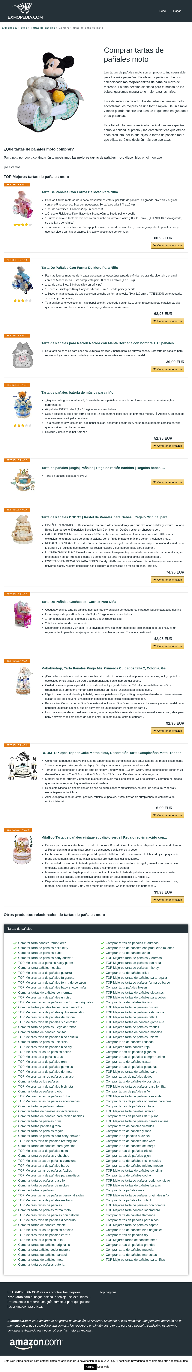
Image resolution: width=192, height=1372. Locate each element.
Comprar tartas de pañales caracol (42, 1255)
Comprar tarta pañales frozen (126, 987)
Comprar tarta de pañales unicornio (43, 1042)
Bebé (162, 10)
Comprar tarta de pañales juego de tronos (47, 1027)
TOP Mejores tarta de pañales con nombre (135, 1205)
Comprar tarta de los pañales (38, 1081)
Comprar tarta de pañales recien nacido (133, 1161)
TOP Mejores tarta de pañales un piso (44, 997)
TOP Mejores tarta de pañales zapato (132, 1225)
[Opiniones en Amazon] (22, 225)
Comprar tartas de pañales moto (40, 1259)
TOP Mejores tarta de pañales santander (134, 1096)
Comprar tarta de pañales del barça (130, 1146)
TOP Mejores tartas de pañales (40, 1205)
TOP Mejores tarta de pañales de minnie (46, 1017)
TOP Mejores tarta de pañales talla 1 (131, 1017)
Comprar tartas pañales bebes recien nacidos (50, 1007)
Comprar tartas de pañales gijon (128, 1155)
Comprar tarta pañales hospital (39, 967)
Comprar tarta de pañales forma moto (44, 1210)
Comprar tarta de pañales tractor (129, 1061)
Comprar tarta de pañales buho (40, 953)
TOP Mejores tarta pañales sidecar (130, 1111)
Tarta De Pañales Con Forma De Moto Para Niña (79, 192)
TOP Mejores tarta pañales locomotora (133, 1210)
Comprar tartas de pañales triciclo (129, 1151)
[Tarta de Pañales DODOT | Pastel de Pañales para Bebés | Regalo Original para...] (23, 530)
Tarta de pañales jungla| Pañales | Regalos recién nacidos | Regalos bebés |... (103, 468)
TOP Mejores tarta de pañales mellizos (45, 1200)
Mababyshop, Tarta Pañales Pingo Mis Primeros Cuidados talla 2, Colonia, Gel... (105, 668)
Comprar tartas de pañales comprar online (135, 1057)
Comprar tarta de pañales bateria (41, 1264)
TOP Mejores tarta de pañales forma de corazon (52, 982)
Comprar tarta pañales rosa (125, 1190)
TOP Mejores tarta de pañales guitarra (45, 973)
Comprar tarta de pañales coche (128, 1175)
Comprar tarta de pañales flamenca (130, 1215)
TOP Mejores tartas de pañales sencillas (134, 1170)
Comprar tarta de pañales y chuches (43, 1155)
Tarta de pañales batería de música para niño (77, 392)
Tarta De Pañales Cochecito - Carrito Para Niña (78, 602)
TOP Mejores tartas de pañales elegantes (135, 992)
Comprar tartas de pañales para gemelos (46, 1146)
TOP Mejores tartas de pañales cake (131, 1071)
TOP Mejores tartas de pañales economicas (49, 1101)
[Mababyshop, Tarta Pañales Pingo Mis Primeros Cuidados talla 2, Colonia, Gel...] (23, 681)
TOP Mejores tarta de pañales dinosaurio (47, 1220)
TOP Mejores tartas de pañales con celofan (48, 1215)
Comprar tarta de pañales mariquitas (131, 1255)
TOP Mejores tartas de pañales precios (45, 1230)
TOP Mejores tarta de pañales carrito (44, 1235)
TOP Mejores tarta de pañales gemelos (45, 1067)
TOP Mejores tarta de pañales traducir (132, 1027)
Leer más (103, 1366)
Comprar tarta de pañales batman (41, 1106)
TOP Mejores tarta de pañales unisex (132, 1037)
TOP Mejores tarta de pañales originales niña (137, 1195)
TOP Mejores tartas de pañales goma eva (135, 1022)
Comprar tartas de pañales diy (127, 1235)
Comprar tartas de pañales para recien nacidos (51, 1116)
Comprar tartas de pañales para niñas (132, 1220)
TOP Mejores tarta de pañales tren (42, 1061)
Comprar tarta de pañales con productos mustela (140, 948)
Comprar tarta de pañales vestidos (130, 1126)
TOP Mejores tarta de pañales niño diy (45, 1047)
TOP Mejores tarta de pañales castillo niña (135, 1086)
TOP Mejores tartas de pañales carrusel (46, 1076)
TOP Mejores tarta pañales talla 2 (41, 1240)
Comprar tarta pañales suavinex (128, 1136)
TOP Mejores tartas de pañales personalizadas (51, 1195)
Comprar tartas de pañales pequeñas (132, 1067)
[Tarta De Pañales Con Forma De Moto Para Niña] (23, 204)
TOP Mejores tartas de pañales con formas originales (55, 1002)
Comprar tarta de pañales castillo (41, 1180)
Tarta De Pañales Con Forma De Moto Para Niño (79, 268)
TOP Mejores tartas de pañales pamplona (47, 1161)
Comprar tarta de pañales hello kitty (43, 948)
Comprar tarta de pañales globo (40, 1091)
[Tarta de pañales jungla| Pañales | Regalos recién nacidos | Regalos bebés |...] (23, 480)
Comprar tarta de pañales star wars (130, 1141)
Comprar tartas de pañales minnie (42, 1225)
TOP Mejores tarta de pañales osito (43, 1151)
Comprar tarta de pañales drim (39, 1121)
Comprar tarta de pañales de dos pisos (133, 1081)
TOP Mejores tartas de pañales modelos (134, 1032)
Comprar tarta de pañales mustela (129, 1249)
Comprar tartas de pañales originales (44, 1245)
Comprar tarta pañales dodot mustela (44, 1249)
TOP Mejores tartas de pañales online (44, 1052)
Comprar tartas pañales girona (39, 1126)
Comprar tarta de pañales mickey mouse (134, 1165)
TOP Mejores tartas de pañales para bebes (136, 997)
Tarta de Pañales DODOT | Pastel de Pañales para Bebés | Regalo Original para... (105, 517)
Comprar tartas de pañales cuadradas (132, 943)
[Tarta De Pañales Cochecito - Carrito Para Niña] (23, 614)
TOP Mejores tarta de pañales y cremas (134, 958)
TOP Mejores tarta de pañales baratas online (137, 1121)
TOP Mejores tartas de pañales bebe (131, 1240)
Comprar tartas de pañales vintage (130, 1106)
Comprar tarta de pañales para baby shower (49, 1136)
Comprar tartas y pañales (36, 1190)
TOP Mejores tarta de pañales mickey (132, 967)
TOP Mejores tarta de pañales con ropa (133, 963)
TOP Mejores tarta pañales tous (40, 1057)
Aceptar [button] (90, 1366)
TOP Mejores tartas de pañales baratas (133, 1185)
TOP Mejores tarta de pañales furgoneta (46, 977)
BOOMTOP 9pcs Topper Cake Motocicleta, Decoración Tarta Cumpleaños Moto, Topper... (112, 753)
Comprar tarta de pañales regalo (40, 1131)
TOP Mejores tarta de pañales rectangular (47, 1141)
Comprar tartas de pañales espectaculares (48, 1111)
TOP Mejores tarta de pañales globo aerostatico (51, 1012)
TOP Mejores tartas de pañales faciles (45, 1170)
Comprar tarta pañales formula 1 (128, 1200)
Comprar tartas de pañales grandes (130, 1245)
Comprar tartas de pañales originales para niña (138, 1101)
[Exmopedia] (25, 11)
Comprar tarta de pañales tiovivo (129, 1002)
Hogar (177, 10)
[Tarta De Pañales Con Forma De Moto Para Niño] (23, 280)
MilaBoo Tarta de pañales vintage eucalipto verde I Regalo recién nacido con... (104, 837)
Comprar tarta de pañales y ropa (128, 1131)
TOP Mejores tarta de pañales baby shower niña (52, 987)
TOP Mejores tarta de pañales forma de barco (138, 982)
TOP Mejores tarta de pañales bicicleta (45, 1086)
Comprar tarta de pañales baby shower (45, 958)
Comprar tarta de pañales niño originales (134, 1230)
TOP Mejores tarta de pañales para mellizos (49, 1175)
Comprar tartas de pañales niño (128, 1091)
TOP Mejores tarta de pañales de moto (45, 1071)
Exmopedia (9, 27)
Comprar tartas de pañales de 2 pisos (132, 1116)
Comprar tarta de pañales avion (128, 953)
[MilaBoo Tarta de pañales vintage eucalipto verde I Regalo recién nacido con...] (23, 850)
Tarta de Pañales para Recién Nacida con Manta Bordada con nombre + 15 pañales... (109, 343)
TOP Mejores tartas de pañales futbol (44, 1096)
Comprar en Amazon (169, 245)
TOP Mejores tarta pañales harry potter (45, 963)
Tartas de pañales (43, 27)
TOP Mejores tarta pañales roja (128, 1047)
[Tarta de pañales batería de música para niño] (23, 405)
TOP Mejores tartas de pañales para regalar (136, 977)
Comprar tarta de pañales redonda (130, 1042)
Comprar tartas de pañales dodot (129, 1076)
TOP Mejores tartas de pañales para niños (135, 1259)
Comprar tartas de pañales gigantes (131, 1052)
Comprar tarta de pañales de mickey (43, 1185)
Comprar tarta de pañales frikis (127, 973)
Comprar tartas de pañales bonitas (42, 1032)
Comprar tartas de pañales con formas (45, 992)
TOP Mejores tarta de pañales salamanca (135, 1012)
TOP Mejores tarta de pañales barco (43, 1165)
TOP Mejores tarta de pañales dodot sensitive (138, 1180)
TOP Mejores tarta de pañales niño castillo (48, 1037)
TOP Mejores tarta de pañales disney (132, 1007)
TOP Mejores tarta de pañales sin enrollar (47, 1022)
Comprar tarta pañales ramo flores (42, 943)
